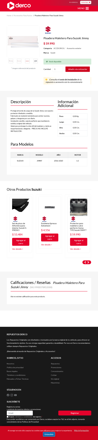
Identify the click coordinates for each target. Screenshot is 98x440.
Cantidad (47, 69)
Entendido (49, 434)
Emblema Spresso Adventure (49, 224)
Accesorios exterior (74, 48)
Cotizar (54, 375)
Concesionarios (57, 371)
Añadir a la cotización (77, 69)
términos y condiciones (23, 417)
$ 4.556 (45, 230)
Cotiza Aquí (85, 2)
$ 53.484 (17, 234)
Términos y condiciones (16, 375)
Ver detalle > (17, 249)
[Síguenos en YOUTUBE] (15, 395)
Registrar (75, 413)
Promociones (56, 367)
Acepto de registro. (25, 417)
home (9, 15)
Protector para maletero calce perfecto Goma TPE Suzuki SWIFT (78, 226)
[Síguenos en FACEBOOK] (8, 395)
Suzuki (53, 53)
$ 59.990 (75, 234)
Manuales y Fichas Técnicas (18, 379)
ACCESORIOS (59, 48)
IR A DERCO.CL (73, 2)
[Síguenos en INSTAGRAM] (11, 395)
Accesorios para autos (23, 15)
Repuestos (55, 364)
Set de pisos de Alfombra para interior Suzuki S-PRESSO (19, 226)
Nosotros (10, 364)
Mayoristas (55, 383)
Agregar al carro (20, 241)
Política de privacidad (15, 367)
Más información (81, 430)
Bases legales (12, 371)
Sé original (55, 379)
